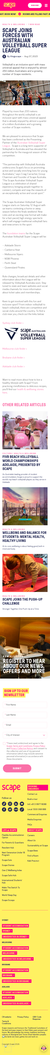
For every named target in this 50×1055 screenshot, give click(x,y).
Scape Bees (32, 851)
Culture (7, 453)
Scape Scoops (8, 900)
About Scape (35, 830)
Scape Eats (7, 860)
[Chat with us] (43, 1048)
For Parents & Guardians (13, 843)
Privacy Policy (39, 746)
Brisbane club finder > (13, 357)
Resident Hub (8, 848)
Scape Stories (8, 865)
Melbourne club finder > (14, 348)
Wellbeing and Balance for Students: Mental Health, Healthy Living (24, 537)
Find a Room (32, 856)
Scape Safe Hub (9, 875)
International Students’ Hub (12, 881)
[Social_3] (22, 805)
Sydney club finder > (12, 323)
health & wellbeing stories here (23, 390)
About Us (31, 840)
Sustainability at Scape (37, 846)
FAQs (29, 825)
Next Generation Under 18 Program (13, 854)
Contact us (32, 794)
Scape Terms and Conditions (19, 746)
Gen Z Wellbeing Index (12, 870)
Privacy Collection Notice (21, 748)
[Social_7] (22, 810)
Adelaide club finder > (13, 366)
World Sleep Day (9, 895)
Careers (31, 835)
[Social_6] (16, 810)
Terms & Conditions (6, 1022)
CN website (6, 1017)
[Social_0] (4, 805)
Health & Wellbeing (13, 24)
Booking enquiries (33, 787)
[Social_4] (4, 810)
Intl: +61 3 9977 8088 (36, 804)
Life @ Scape (9, 830)
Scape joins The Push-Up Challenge (22, 601)
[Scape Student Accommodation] (11, 791)
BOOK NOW (35, 5)
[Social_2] (16, 805)
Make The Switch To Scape (11, 889)
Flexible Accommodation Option (13, 836)
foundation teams (16, 233)
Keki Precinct (33, 861)
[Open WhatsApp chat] (8, 1048)
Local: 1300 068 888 (36, 809)
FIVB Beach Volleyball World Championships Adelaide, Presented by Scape (21, 463)
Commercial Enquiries (37, 814)
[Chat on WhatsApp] (8, 1041)
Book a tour (32, 799)
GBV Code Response (37, 1018)
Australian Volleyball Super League (23, 144)
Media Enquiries (34, 820)
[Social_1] (10, 805)
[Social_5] (10, 810)
